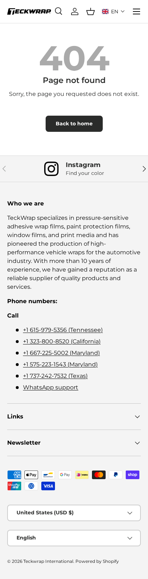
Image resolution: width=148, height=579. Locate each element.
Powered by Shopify (97, 561)
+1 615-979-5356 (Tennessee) (63, 329)
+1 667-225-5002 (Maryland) (61, 352)
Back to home (74, 123)
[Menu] (136, 11)
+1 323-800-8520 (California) (62, 341)
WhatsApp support (50, 387)
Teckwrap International (48, 561)
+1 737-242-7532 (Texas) (55, 375)
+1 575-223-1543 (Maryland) (60, 364)
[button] (113, 11)
